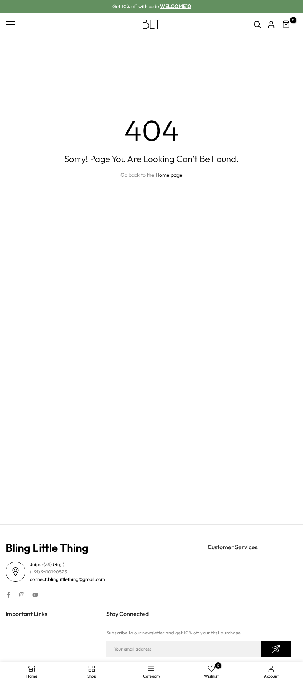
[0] (286, 24)
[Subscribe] (276, 649)
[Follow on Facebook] (8, 595)
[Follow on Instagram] (22, 595)
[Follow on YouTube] (35, 595)
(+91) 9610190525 (48, 572)
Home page (169, 175)
